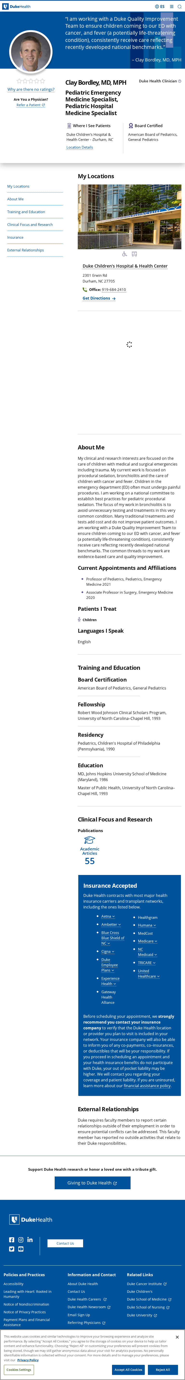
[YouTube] (22, 1249)
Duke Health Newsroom (87, 1307)
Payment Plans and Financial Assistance (27, 1322)
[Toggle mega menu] (172, 6)
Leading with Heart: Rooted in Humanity (28, 1294)
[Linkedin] (31, 1240)
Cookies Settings (19, 1369)
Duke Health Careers (85, 1299)
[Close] (177, 1337)
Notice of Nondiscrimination (26, 1304)
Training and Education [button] (26, 211)
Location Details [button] (79, 147)
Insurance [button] (15, 237)
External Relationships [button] (25, 250)
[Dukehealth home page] (23, 6)
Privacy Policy (28, 1360)
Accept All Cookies (128, 1369)
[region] (92, 1354)
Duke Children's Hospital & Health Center (125, 266)
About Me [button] (15, 199)
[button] (159, 6)
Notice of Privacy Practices (25, 1312)
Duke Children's (139, 1291)
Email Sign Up (79, 1315)
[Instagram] (22, 1240)
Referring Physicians (84, 1322)
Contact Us (65, 1243)
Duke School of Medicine (147, 1299)
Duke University (139, 1315)
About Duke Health (83, 1283)
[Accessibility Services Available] (125, 254)
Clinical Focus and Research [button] (30, 224)
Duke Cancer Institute (144, 1283)
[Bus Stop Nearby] (134, 254)
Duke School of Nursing (146, 1307)
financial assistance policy (147, 1085)
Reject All (163, 1369)
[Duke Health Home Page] (31, 1219)
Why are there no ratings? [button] (30, 89)
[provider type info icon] (179, 81)
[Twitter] (12, 1249)
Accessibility (13, 1283)
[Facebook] (12, 1240)
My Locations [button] (18, 186)
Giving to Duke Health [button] (89, 1183)
